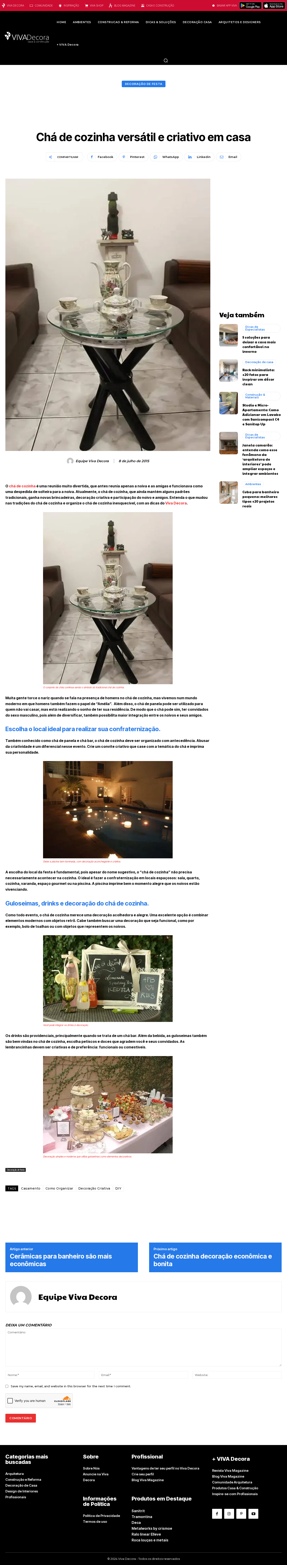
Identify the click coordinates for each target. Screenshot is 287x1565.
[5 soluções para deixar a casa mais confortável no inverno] (228, 335)
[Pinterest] (241, 1514)
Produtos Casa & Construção (235, 1488)
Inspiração (71, 5)
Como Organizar (59, 1188)
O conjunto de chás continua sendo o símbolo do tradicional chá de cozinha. (83, 687)
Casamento (31, 1188)
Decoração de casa (259, 362)
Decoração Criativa (94, 1188)
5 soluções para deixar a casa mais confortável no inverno (259, 344)
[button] (165, 60)
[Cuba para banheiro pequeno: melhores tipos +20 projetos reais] (228, 492)
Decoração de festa (143, 84)
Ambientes (253, 484)
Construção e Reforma (23, 1479)
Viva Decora (15, 5)
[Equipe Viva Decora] (71, 461)
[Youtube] (253, 1514)
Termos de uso (95, 1521)
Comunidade (44, 5)
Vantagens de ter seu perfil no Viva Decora (165, 1468)
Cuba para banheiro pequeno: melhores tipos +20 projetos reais (260, 498)
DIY (118, 1188)
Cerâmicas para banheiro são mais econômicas (61, 1260)
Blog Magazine (124, 5)
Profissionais (15, 1497)
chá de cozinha (22, 486)
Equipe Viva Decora (92, 461)
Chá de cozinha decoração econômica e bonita (213, 1260)
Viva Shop (96, 5)
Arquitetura (14, 1474)
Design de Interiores (21, 1491)
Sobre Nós (91, 1468)
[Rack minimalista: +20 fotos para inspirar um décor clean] (228, 370)
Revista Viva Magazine (230, 1470)
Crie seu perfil (143, 1474)
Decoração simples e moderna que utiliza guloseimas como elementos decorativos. (87, 1156)
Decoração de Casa (21, 1485)
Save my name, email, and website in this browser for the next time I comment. (71, 1386)
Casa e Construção (160, 5)
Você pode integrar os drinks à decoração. (66, 1025)
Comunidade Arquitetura (232, 1482)
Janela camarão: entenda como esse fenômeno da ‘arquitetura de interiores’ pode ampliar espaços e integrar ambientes (260, 459)
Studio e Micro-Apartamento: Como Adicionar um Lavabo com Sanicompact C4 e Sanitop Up (261, 414)
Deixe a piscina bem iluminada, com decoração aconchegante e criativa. (82, 861)
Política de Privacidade (101, 1516)
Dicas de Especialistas (255, 328)
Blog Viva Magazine (148, 1480)
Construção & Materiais (255, 396)
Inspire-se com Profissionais (235, 1494)
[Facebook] (217, 1514)
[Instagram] (229, 1514)
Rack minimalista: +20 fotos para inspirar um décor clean (258, 376)
